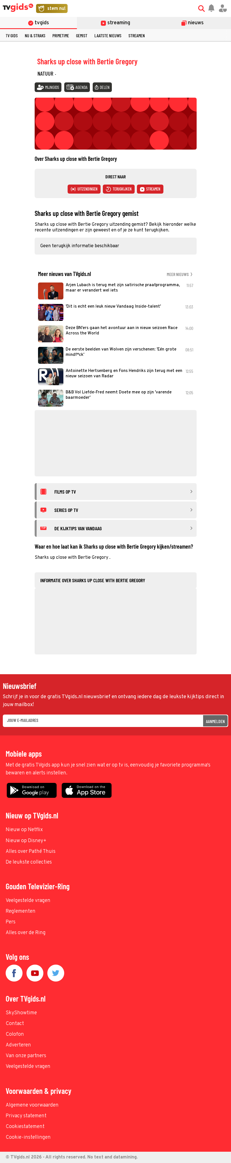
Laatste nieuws (107, 35)
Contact (15, 1023)
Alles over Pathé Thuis (30, 851)
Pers (10, 922)
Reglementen (20, 911)
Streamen (136, 35)
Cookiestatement (25, 1126)
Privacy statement (26, 1116)
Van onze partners (26, 1056)
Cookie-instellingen (28, 1137)
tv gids (12, 35)
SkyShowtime (21, 1013)
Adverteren (18, 1045)
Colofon (15, 1034)
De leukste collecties (29, 862)
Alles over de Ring (26, 933)
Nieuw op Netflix (24, 830)
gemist (81, 35)
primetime (60, 35)
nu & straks (35, 35)
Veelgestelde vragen (28, 900)
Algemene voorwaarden (32, 1105)
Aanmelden (215, 721)
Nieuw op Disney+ (26, 841)
